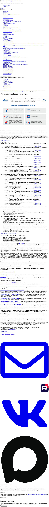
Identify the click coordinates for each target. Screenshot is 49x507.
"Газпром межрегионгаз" (6, 332)
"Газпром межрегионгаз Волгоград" (8, 334)
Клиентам (5, 26)
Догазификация (6, 50)
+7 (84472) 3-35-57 (37, 170)
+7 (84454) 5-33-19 (37, 167)
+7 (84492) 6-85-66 (37, 192)
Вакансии (5, 47)
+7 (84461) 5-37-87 (37, 180)
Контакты (5, 54)
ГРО (4, 46)
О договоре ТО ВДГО (7, 40)
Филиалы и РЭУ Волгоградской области (11, 14)
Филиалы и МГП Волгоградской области (11, 55)
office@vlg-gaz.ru (12, 329)
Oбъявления (5, 22)
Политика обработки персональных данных (12, 21)
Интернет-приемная (7, 53)
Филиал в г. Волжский (7, 56)
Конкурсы (5, 37)
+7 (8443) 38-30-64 (37, 146)
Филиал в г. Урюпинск (7, 73)
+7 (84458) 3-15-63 (37, 150)
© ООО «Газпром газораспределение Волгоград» (10, 327)
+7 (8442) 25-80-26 (37, 156)
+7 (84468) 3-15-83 (37, 148)
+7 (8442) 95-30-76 (37, 164)
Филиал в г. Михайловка (8, 66)
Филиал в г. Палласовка (8, 69)
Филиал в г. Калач (6, 62)
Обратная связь (6, 19)
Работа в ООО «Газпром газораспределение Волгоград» (14, 48)
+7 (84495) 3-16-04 (37, 187)
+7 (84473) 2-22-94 (37, 198)
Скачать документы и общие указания (8, 233)
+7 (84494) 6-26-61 (37, 186)
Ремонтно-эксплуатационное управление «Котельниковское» (15, 64)
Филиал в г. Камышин (7, 63)
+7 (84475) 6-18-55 (37, 176)
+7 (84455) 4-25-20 (37, 179)
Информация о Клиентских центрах (10, 27)
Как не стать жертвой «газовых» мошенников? (12, 31)
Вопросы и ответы (6, 51)
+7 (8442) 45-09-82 (37, 160)
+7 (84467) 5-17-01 (37, 204)
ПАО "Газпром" (4, 331)
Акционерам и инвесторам (8, 34)
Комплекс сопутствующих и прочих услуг (16, 91)
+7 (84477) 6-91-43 (37, 162)
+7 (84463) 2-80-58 (37, 183)
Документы (5, 25)
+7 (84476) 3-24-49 (37, 175)
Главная (2, 89)
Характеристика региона (8, 20)
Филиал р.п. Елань (7, 59)
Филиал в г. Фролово (7, 74)
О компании (5, 11)
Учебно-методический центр (9, 23)
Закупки (4, 16)
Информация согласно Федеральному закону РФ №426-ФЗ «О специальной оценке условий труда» (23, 45)
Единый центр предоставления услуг (12, 89)
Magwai (10, 484)
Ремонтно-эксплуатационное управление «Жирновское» (14, 61)
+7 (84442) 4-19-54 (37, 200)
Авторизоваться (4, 505)
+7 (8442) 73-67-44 (37, 158)
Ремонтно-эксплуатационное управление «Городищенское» (15, 57)
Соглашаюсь (3, 497)
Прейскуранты (6, 13)
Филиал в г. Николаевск (8, 67)
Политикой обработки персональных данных (37, 494)
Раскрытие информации (8, 38)
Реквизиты (5, 15)
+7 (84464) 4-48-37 (37, 195)
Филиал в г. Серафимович (8, 70)
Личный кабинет (6, 6)
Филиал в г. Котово (7, 65)
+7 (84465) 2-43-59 (37, 203)
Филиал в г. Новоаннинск (8, 68)
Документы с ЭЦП (7, 28)
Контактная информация (8, 18)
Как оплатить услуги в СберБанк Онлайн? (11, 29)
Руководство (5, 12)
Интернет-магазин (6, 49)
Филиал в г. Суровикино (8, 71)
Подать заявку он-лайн (5, 140)
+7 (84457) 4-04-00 (37, 172)
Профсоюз (5, 24)
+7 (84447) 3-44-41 (37, 190)
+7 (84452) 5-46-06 (37, 152)
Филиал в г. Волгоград (7, 60)
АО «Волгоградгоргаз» (7, 32)
